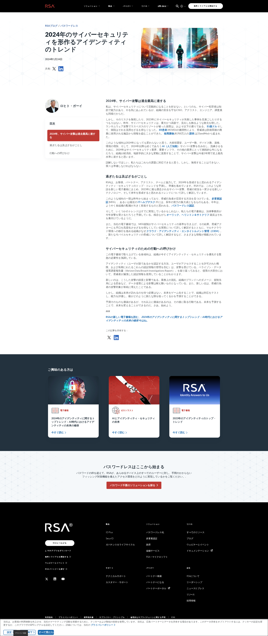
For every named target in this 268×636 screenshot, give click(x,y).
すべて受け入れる (46, 632)
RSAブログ (51, 25)
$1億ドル (212, 126)
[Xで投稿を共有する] (54, 68)
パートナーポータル (156, 588)
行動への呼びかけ (60, 153)
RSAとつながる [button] (60, 543)
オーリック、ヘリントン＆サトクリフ (188, 214)
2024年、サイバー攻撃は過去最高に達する (72, 135)
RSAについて (193, 576)
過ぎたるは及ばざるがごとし (66, 145)
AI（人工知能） (171, 146)
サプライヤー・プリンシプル (112, 617)
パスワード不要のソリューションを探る (132, 485)
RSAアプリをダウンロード (59, 551)
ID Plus (109, 532)
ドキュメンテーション (198, 551)
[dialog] (134, 627)
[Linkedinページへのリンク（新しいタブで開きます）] (54, 579)
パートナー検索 (154, 576)
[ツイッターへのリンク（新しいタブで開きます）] (46, 579)
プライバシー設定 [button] (20, 633)
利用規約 (49, 617)
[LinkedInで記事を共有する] (61, 68)
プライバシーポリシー (68, 617)
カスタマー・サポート (117, 582)
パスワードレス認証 (183, 205)
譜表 (191, 133)
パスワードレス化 (155, 532)
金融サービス (153, 551)
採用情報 (191, 600)
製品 (108, 524)
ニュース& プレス (195, 588)
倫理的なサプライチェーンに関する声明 (148, 617)
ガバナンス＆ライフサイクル (120, 544)
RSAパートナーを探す (55, 569)
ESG (173, 617)
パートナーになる (155, 582)
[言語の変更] (181, 6)
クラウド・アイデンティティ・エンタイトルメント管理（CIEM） (183, 231)
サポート (110, 568)
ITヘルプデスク (146, 202)
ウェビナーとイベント (55, 563)
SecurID (109, 538)
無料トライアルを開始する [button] (205, 6)
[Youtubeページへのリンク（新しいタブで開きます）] (63, 579)
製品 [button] (110, 6)
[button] (128, 6)
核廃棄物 (169, 133)
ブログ (190, 538)
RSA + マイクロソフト (157, 557)
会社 (189, 568)
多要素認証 (151, 538)
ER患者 (163, 129)
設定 (9, 632)
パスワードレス (69, 25)
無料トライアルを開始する (57, 557)
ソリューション (153, 524)
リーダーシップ (194, 582)
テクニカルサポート (116, 576)
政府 (148, 544)
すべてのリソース (195, 532)
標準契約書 (89, 617)
